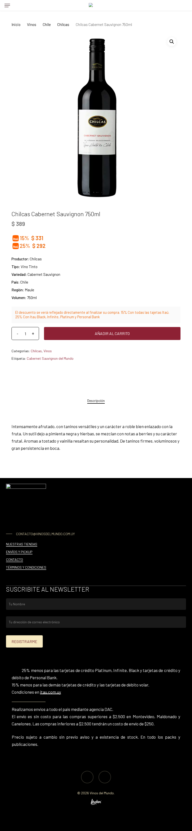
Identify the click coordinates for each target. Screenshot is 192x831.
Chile (47, 24)
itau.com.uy (50, 691)
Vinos (31, 24)
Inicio (16, 24)
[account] (173, 5)
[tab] (96, 401)
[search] (17, 5)
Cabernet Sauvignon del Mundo (50, 358)
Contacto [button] (14, 559)
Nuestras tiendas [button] (21, 544)
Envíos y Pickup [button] (19, 552)
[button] (7, 5)
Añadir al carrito (112, 333)
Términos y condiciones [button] (26, 567)
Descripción (96, 400)
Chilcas (63, 24)
